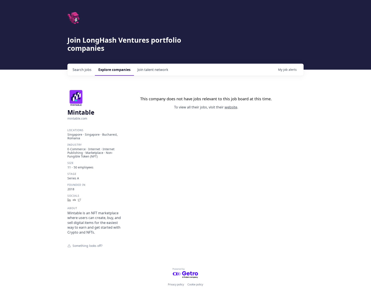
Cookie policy (195, 284)
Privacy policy (176, 284)
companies (114, 69)
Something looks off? (87, 246)
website (231, 107)
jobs (82, 69)
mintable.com (77, 118)
